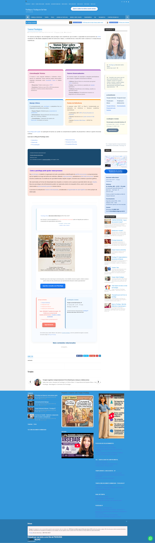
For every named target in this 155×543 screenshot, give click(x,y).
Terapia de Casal (45, 304)
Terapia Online (44, 319)
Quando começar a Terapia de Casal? (104, 498)
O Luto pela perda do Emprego (42, 402)
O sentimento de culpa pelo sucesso (104, 445)
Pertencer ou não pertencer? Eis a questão (106, 454)
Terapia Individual (45, 302)
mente (99, 36)
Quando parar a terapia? (117, 230)
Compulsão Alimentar (71, 144)
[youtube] (128, 2)
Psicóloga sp (112, 65)
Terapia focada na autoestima (119, 250)
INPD (80, 112)
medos (70, 83)
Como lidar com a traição (101, 496)
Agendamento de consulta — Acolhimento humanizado (116, 171)
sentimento (69, 32)
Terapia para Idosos (46, 306)
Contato (33, 4)
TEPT (51, 85)
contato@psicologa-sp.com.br (117, 211)
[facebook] (122, 2)
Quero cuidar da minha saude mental (84, 8)
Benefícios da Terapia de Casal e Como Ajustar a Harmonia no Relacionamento (111, 512)
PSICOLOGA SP (28, 4)
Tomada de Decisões (71, 142)
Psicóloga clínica (45, 216)
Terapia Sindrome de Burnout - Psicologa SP (45, 408)
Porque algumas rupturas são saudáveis (105, 447)
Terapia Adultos (80, 4)
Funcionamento (121, 106)
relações (94, 182)
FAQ (95, 17)
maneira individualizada (51, 189)
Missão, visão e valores (40, 4)
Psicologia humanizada (117, 240)
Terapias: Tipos (115, 267)
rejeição (93, 85)
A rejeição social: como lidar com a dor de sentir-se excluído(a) (108, 450)
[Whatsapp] (150, 538)
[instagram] (124, 2)
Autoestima (34, 140)
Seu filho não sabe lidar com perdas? (104, 478)
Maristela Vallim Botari (79, 120)
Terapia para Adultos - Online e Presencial (56, 380)
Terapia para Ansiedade (101, 462)
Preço (52, 17)
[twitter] (126, 2)
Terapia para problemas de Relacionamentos (106, 515)
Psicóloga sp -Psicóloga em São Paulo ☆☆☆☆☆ (36, 10)
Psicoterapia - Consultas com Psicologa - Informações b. (110, 509)
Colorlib (33, 541)
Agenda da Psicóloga (62, 17)
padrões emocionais (80, 174)
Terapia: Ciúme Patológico (118, 277)
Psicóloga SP (85, 310)
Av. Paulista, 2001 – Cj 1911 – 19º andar (115, 186)
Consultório (47, 4)
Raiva (53, 80)
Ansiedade (48, 80)
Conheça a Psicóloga (36, 17)
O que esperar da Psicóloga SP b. (103, 508)
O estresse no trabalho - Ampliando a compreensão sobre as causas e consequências (46, 416)
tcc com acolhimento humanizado (65, 219)
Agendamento (49, 325)
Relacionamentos (58, 22)
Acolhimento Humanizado (55, 4)
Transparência (88, 17)
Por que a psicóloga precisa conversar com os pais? (108, 473)
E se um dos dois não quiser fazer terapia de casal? (108, 500)
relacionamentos (67, 176)
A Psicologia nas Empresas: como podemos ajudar (46, 395)
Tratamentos (102, 17)
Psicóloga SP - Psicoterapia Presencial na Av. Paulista (109, 487)
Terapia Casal (92, 4)
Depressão (34, 120)
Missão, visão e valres (76, 17)
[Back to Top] (126, 521)
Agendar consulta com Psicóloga (53, 286)
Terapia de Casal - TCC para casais (104, 465)
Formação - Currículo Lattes (64, 223)
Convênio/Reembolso (113, 17)
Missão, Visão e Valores (64, 225)
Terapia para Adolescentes (47, 308)
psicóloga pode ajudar (34, 131)
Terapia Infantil (64, 4)
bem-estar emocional (87, 176)
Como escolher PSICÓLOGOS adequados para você (108, 517)
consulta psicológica (47, 159)
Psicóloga (32, 155)
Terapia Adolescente (72, 4)
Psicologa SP (122, 145)
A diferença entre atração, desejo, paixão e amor (74, 22)
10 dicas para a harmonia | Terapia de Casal (109, 22)
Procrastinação (35, 144)
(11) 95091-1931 (115, 209)
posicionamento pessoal (44, 186)
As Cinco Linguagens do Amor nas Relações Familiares (109, 452)
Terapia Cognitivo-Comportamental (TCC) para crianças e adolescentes (109, 475)
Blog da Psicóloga (52, 334)
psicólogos (46, 106)
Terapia (46, 17)
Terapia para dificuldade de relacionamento (106, 464)
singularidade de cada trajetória (76, 189)
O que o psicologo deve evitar (102, 489)
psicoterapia (34, 174)
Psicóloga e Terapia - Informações (104, 485)
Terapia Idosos (86, 4)
